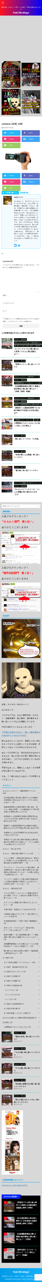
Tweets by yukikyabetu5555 (14, 1185)
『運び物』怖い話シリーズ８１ (26, 470)
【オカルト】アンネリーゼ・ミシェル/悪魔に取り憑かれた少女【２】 (27, 491)
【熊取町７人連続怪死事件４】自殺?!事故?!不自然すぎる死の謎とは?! (27, 410)
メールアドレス (8, 303)
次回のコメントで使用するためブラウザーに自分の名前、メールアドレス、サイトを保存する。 (21, 320)
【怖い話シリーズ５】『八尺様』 (27, 439)
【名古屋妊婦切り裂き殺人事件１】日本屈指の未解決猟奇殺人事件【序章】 (26, 1221)
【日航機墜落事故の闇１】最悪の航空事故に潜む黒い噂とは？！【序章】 (26, 1236)
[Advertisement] (21, 37)
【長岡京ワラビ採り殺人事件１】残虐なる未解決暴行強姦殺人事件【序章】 (26, 1205)
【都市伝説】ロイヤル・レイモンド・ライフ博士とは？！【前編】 (26, 1252)
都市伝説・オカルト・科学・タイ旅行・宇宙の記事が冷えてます (21, 1276)
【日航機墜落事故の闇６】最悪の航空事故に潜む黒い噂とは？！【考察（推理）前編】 (27, 388)
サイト (5, 311)
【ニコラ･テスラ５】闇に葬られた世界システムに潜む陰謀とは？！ (26, 351)
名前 (5, 295)
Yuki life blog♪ (21, 12)
